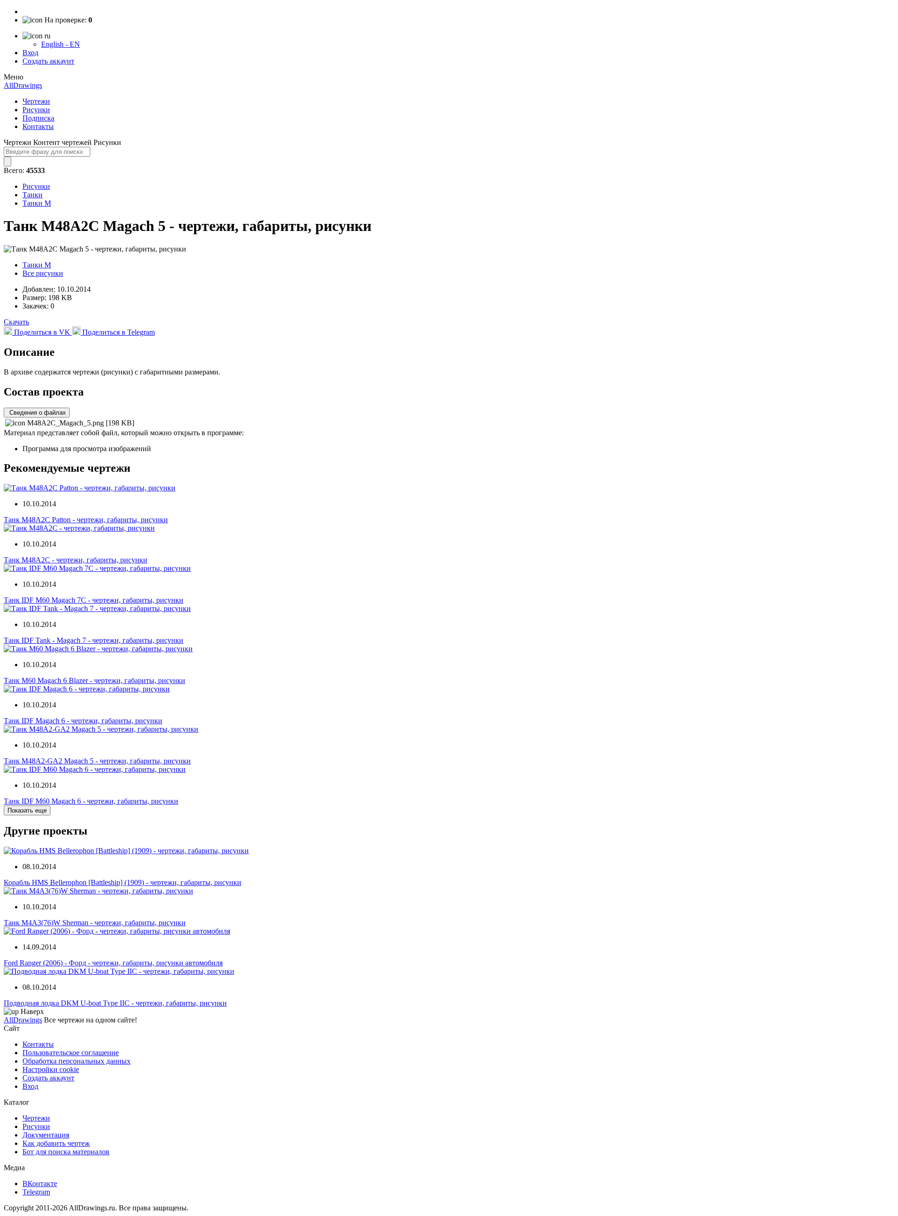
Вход (30, 53)
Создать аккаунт (48, 61)
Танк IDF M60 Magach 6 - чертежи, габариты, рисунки (91, 801)
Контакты (38, 126)
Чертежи (36, 101)
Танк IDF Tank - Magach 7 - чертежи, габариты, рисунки (93, 640)
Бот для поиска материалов (65, 1152)
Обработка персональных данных (76, 1061)
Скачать (16, 322)
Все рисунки (42, 273)
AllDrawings (23, 85)
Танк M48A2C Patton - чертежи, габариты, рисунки (86, 520)
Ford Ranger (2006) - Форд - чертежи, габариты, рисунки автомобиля (113, 963)
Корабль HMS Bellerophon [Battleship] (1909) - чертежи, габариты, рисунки (122, 882)
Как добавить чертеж (56, 1143)
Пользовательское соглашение (70, 1053)
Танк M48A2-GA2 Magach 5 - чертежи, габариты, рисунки (97, 761)
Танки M (36, 203)
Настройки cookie (50, 1069)
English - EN (60, 44)
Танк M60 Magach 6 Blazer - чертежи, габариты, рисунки (94, 680)
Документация (45, 1135)
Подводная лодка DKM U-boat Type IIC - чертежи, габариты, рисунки (115, 1003)
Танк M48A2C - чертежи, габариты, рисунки (75, 560)
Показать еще (27, 810)
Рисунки (36, 110)
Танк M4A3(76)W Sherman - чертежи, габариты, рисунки (95, 923)
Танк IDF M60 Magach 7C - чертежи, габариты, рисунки (93, 600)
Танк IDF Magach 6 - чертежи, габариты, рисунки (83, 721)
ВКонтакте (39, 1183)
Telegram (36, 1192)
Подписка (38, 118)
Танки (32, 195)
